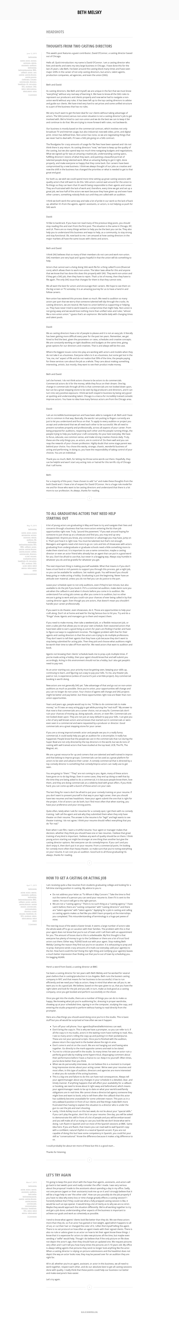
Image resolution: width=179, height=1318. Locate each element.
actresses (27, 63)
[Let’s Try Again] (89, 1287)
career (30, 72)
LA (27, 84)
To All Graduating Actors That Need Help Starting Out (81, 516)
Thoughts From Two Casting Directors (79, 46)
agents (33, 63)
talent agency (31, 89)
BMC (34, 70)
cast (34, 72)
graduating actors (29, 558)
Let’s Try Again (58, 1175)
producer (29, 86)
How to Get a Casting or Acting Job (76, 878)
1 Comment (32, 95)
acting (22, 60)
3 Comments (32, 1216)
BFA (34, 544)
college (33, 551)
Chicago (33, 79)
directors (33, 82)
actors (28, 60)
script (25, 566)
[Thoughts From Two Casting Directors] (89, 498)
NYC (23, 86)
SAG (34, 86)
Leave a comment (30, 574)
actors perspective (29, 534)
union (35, 91)
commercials (24, 82)
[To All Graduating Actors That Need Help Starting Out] (89, 863)
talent (23, 89)
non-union (32, 84)
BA (35, 540)
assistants (25, 65)
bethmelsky (32, 57)
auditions (33, 65)
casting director (30, 75)
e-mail (27, 556)
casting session (30, 77)
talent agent (27, 91)
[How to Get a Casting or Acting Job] (89, 1160)
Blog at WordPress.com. (89, 1312)
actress (33, 60)
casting (21, 75)
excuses (33, 556)
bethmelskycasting (25, 70)
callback (24, 72)
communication (30, 909)
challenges (26, 79)
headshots (22, 84)
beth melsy (32, 1194)
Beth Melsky (89, 12)
